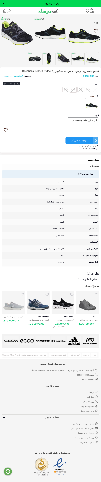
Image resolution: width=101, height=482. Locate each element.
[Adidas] (74, 340)
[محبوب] (87, 10)
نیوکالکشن (90, 397)
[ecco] (27, 340)
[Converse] (43, 340)
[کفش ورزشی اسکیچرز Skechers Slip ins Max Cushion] (63, 302)
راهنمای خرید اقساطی (85, 433)
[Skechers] (90, 340)
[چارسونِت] (48, 10)
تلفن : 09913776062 (85, 375)
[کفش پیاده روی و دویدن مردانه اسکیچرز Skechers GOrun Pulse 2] (84, 33)
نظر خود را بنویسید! (85, 145)
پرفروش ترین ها (87, 411)
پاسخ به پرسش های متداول (83, 424)
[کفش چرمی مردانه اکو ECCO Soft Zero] (87, 302)
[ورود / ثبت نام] (4, 10)
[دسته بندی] (96, 10)
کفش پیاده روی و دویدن (13, 76)
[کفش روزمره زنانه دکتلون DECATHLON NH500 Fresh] (38, 302)
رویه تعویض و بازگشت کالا (84, 438)
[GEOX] (11, 340)
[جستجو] (9, 10)
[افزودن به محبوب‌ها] (96, 31)
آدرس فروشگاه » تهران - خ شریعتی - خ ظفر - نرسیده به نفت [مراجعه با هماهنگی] (62, 370)
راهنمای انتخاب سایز (11, 84)
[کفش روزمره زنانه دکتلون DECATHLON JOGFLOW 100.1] (13, 302)
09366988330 (88, 380)
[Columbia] (58, 340)
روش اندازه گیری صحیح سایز (82, 428)
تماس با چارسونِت (87, 442)
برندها (91, 392)
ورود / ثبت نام (88, 402)
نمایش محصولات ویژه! (53, 4)
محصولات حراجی (87, 406)
